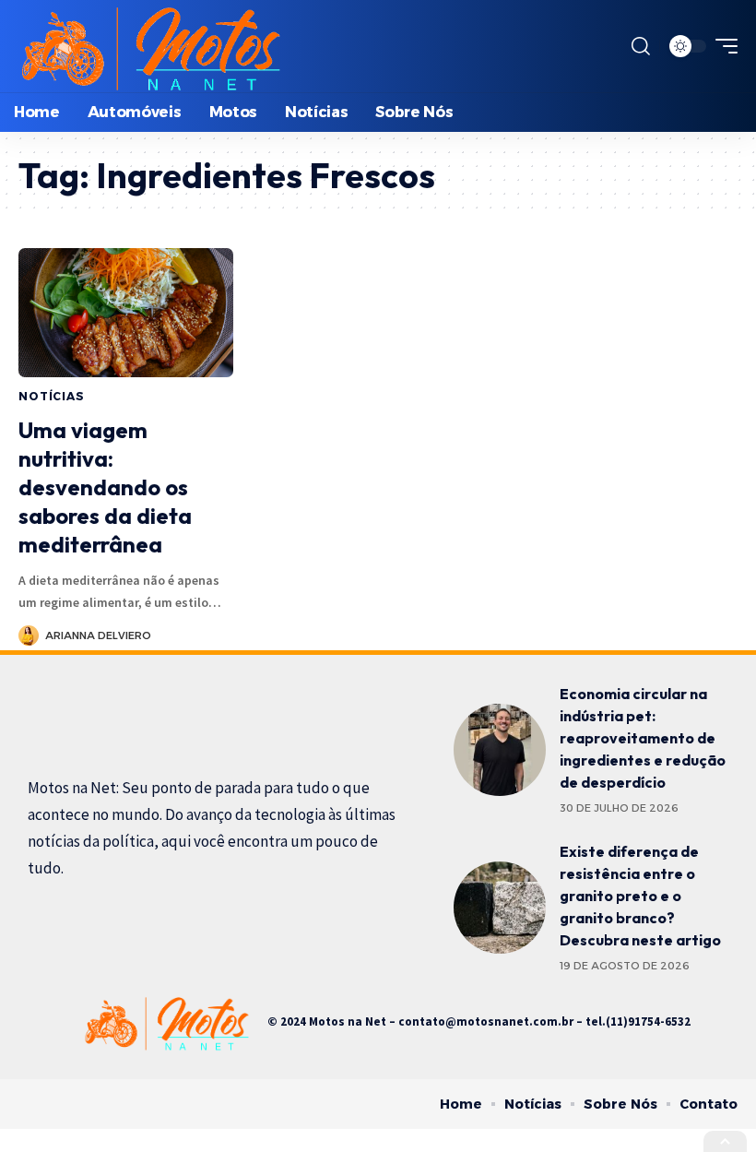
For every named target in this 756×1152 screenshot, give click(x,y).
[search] (641, 46)
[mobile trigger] (722, 46)
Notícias (51, 396)
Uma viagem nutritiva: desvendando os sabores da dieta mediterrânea (105, 487)
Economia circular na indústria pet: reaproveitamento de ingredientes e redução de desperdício (643, 737)
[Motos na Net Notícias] (149, 46)
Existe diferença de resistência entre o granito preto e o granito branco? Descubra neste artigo (640, 895)
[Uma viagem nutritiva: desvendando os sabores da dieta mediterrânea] (125, 312)
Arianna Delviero (98, 635)
